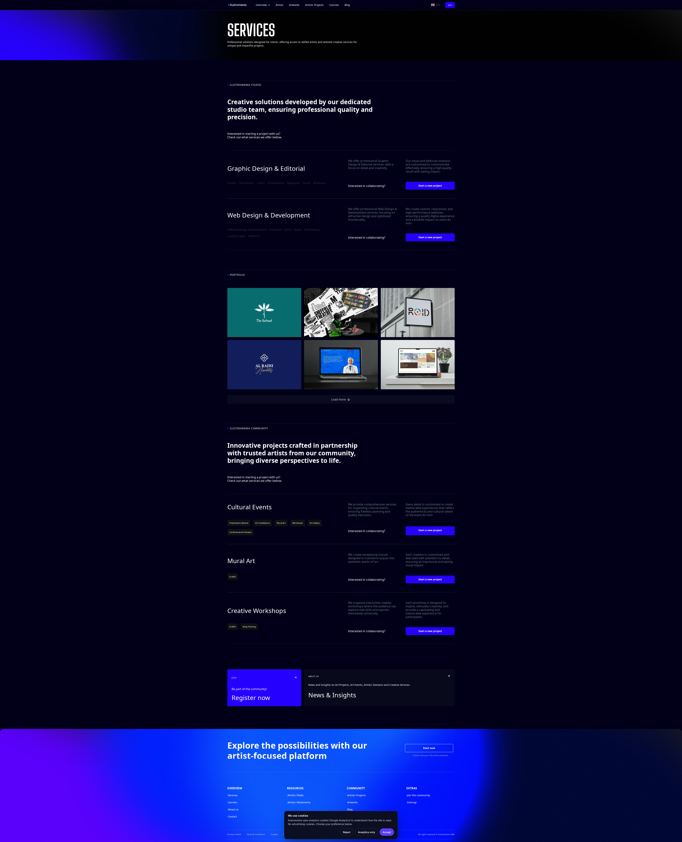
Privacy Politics (234, 834)
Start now (429, 748)
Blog (347, 5)
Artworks (294, 5)
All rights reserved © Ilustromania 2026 (436, 834)
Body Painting (249, 626)
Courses (334, 5)
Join (450, 5)
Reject (346, 832)
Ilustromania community (249, 428)
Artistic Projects (314, 5)
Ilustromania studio (245, 84)
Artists (279, 5)
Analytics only (366, 832)
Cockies (274, 834)
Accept (387, 832)
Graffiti (232, 576)
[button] (263, 5)
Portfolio (237, 274)
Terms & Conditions (256, 834)
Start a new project (430, 185)
